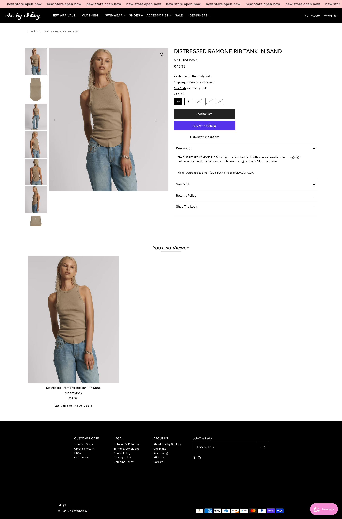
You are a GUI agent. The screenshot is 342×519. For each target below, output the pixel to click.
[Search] (306, 16)
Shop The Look (186, 206)
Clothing (90, 15)
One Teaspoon (186, 59)
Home (30, 31)
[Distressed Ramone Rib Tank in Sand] (73, 320)
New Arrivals (64, 15)
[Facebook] (194, 458)
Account (316, 16)
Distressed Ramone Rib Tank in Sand (73, 387)
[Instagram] (199, 458)
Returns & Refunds (126, 444)
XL (219, 101)
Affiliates (159, 457)
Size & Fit (182, 184)
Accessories (158, 15)
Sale (179, 15)
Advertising (160, 453)
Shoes (134, 15)
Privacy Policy (123, 457)
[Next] (154, 120)
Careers (158, 462)
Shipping (179, 82)
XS (178, 101)
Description (184, 148)
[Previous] (55, 120)
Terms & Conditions (127, 448)
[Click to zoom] (161, 54)
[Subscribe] (263, 447)
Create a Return (84, 448)
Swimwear (114, 15)
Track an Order (83, 444)
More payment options (204, 137)
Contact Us (81, 457)
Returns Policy (186, 195)
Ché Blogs (159, 448)
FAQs (77, 453)
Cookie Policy (122, 453)
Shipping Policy (124, 462)
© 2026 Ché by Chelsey (72, 511)
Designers (199, 15)
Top (37, 31)
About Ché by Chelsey (167, 444)
